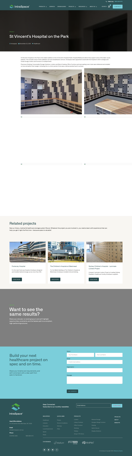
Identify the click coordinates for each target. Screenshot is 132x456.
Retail (44, 434)
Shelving (76, 428)
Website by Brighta (118, 450)
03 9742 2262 (13, 436)
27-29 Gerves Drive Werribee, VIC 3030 (20, 423)
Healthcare (46, 420)
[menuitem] (43, 6)
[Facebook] (44, 449)
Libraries (45, 423)
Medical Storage (96, 419)
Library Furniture (78, 422)
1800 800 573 (29, 436)
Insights (117, 422)
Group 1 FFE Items (79, 434)
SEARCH (104, 6)
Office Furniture (78, 425)
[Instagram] (56, 449)
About (116, 419)
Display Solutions (96, 431)
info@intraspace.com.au (16, 430)
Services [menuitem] (52, 6)
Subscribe (117, 405)
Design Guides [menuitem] (61, 6)
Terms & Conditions (62, 423)
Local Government (48, 429)
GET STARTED (72, 391)
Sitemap (59, 426)
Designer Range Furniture (98, 422)
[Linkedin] (48, 449)
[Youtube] (52, 449)
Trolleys (76, 431)
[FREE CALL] (106, 1)
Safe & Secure (95, 428)
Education (45, 426)
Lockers (76, 419)
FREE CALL (111, 1)
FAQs (58, 429)
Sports (44, 432)
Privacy (59, 420)
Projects (117, 417)
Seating (94, 425)
